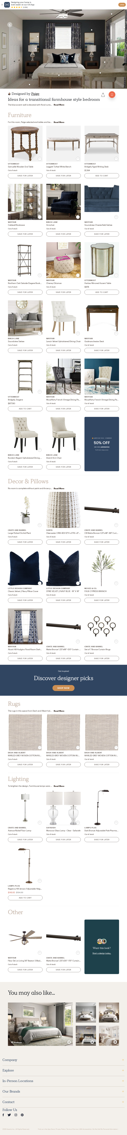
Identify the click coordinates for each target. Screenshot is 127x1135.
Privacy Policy (60, 1129)
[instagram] (16, 1114)
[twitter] (9, 1114)
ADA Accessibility (85, 1129)
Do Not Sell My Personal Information (105, 1129)
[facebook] (3, 1114)
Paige (35, 93)
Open (122, 5)
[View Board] (40, 1024)
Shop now (63, 688)
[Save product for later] (40, 159)
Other (15, 912)
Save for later (25, 176)
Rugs (14, 703)
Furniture (19, 115)
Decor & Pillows (28, 481)
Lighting (18, 779)
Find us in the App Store (46, 1129)
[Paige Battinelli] (9, 93)
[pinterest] (22, 1114)
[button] (101, 444)
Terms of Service (72, 1129)
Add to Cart (101, 176)
